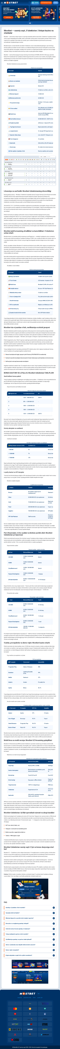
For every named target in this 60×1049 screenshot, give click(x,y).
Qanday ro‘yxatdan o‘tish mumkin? (15, 907)
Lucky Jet (39, 997)
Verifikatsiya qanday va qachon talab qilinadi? (19, 939)
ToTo (34, 997)
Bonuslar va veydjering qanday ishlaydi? (17, 923)
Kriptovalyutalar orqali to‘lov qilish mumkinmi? (19, 955)
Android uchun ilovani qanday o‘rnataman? (18, 929)
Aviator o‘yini (27, 997)
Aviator (20, 997)
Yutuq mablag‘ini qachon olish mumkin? (17, 934)
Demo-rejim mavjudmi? (12, 950)
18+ (39, 993)
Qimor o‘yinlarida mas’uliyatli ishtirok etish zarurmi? (20, 944)
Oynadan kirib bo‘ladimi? (13, 913)
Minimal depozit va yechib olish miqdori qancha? (20, 918)
